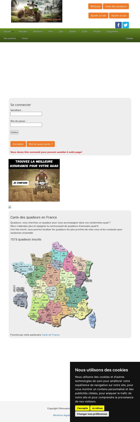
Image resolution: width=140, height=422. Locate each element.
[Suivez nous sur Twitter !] (125, 25)
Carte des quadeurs (116, 6)
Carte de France (51, 334)
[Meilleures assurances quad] (34, 180)
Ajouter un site (98, 15)
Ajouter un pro (119, 15)
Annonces (38, 32)
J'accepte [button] (82, 408)
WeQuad (95, 6)
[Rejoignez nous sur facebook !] (118, 25)
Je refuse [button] (97, 408)
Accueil (7, 32)
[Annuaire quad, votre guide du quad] (36, 11)
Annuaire (23, 32)
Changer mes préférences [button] (92, 413)
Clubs (84, 32)
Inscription (18, 144)
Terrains (97, 32)
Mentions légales (62, 415)
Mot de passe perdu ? (41, 144)
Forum (25, 38)
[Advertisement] (75, 69)
